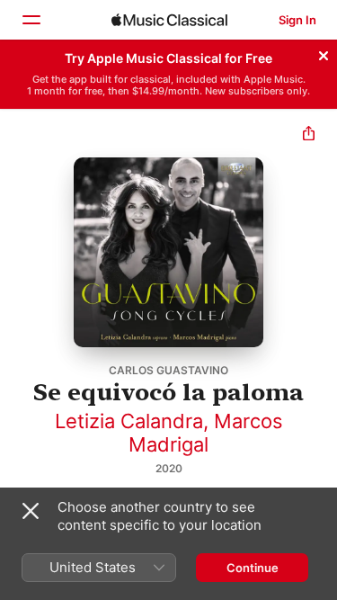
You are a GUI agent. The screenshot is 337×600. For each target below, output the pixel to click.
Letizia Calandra (129, 421)
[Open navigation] (30, 20)
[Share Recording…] (309, 135)
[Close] (323, 53)
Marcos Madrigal (206, 432)
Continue (252, 567)
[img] (169, 19)
